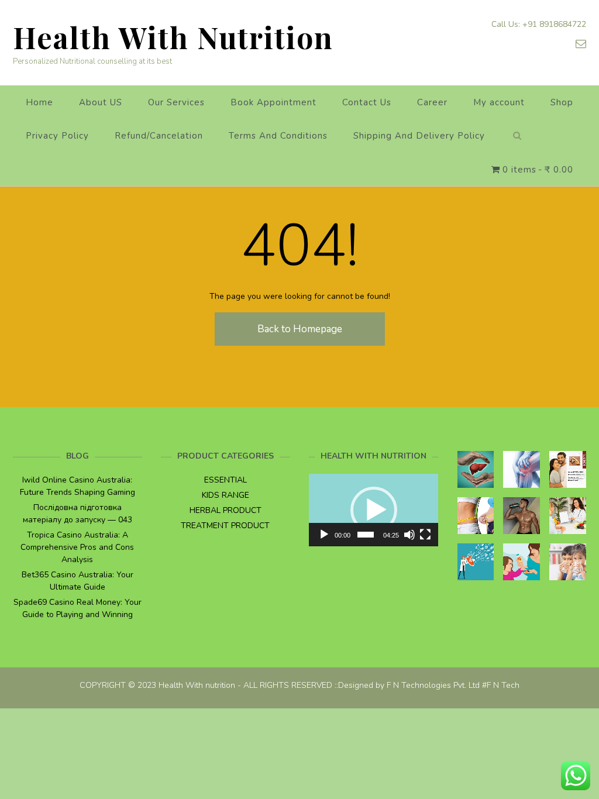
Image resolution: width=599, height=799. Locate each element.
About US (100, 102)
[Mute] (409, 534)
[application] (373, 510)
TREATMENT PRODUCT (225, 525)
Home (39, 102)
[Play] (324, 534)
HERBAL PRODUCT (225, 510)
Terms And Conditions (278, 136)
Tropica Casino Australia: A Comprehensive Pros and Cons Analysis (77, 547)
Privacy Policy (57, 136)
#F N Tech (500, 685)
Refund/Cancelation (159, 136)
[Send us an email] (581, 44)
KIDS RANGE (225, 495)
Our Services (176, 102)
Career (432, 102)
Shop (561, 102)
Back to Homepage (299, 329)
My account (499, 102)
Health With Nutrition (173, 37)
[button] (373, 510)
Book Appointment (273, 102)
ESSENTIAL (225, 479)
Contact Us (366, 102)
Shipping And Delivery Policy (419, 136)
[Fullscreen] (425, 534)
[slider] (365, 535)
